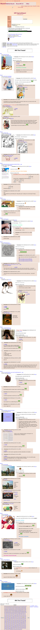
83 (20, 611)
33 (8, 608)
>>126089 (16, 158)
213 (9, 623)
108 (19, 613)
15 (24, 606)
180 (9, 620)
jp (7, 0)
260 (15, 627)
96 (19, 612)
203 (11, 622)
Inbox (31, 6)
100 (25, 612)
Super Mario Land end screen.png (8, 410)
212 (7, 623)
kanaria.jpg (20, 86)
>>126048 (16, 108)
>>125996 (5, 444)
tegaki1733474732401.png (8, 155)
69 (20, 610)
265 (25, 627)
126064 (19, 311)
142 (21, 616)
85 (23, 611)
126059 (19, 99)
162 (17, 618)
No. (28, 56)
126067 (32, 201)
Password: (2, 604)
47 (8, 609)
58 (25, 609)
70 (22, 610)
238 (15, 625)
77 (11, 611)
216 (15, 623)
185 (19, 620)
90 (9, 612)
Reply (33, 56)
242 (23, 625)
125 (9, 615)
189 (5, 621)
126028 (28, 592)
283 (17, 629)
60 (6, 610)
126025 (19, 538)
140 (17, 616)
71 (23, 610)
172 (15, 619)
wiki (19, 0)
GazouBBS (32, 605)
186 (21, 620)
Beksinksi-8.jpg (6, 312)
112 (5, 614)
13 (21, 606)
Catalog (25, 6)
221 (25, 623)
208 (21, 622)
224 (9, 624)
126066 (30, 232)
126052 (19, 391)
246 (9, 626)
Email (9, 17)
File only (7, 603)
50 (12, 609)
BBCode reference (19, 34)
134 (5, 616)
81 (17, 611)
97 (20, 612)
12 (19, 606)
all (0, 0)
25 (17, 607)
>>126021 (18, 63)
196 (19, 621)
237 (13, 625)
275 (23, 628)
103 (9, 613)
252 (21, 626)
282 (15, 629)
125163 (29, 561)
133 (25, 615)
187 (23, 620)
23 (14, 607)
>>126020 (16, 494)
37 (14, 608)
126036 (19, 549)
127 (13, 615)
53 (17, 609)
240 (19, 625)
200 (5, 622)
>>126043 (5, 306)
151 (17, 617)
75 (8, 611)
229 (19, 624)
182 (13, 620)
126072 (27, 104)
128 (15, 615)
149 (13, 617)
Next (28, 617)
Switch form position (11, 34)
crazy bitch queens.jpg (8, 430)
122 (24, 614)
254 (25, 626)
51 (14, 609)
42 (22, 608)
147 (9, 617)
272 (17, 628)
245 (7, 626)
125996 (19, 429)
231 (23, 624)
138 (13, 616)
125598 (32, 412)
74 (6, 611)
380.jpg (4, 199)
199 (25, 621)
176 (23, 619)
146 (7, 617)
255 (5, 627)
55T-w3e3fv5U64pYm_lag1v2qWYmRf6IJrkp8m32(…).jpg (13, 372)
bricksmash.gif (5, 464)
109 (21, 613)
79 (14, 611)
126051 (19, 386)
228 (17, 624)
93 (14, 612)
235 (9, 625)
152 (19, 617)
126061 (29, 221)
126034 (34, 380)
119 (18, 614)
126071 (34, 255)
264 (23, 627)
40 (19, 608)
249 (15, 626)
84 (22, 611)
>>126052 (5, 399)
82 (19, 611)
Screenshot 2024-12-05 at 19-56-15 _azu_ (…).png (12, 264)
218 (19, 623)
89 (8, 612)
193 (13, 621)
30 (25, 607)
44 (25, 608)
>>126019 (5, 459)
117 (14, 614)
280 (11, 629)
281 (13, 629)
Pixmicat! (31, 606)
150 (15, 617)
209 (23, 622)
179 (7, 620)
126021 (30, 56)
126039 (19, 490)
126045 (19, 350)
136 (9, 616)
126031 (34, 337)
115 (11, 614)
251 (19, 626)
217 (17, 623)
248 (13, 626)
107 (17, 613)
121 (22, 614)
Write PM (34, 6)
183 (15, 620)
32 (6, 608)
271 (15, 628)
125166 (16, 568)
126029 (19, 573)
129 (17, 615)
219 (21, 623)
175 (21, 619)
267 (7, 628)
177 (25, 619)
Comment (9, 21)
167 (5, 619)
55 (20, 609)
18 (6, 607)
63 (11, 610)
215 (13, 623)
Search (29, 6)
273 (19, 628)
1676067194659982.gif (8, 491)
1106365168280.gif (6, 559)
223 (7, 624)
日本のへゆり (12, 37)
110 (23, 613)
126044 (19, 304)
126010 (27, 166)
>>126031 (5, 344)
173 (17, 619)
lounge (15, 0)
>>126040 (5, 307)
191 (9, 621)
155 (25, 617)
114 (9, 614)
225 (11, 624)
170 (11, 619)
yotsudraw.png (5, 132)
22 (12, 607)
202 (9, 622)
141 (19, 616)
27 (20, 607)
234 (7, 625)
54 (19, 609)
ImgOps (9, 55)
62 (9, 610)
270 (13, 628)
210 (25, 622)
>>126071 (16, 267)
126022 (32, 583)
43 (23, 608)
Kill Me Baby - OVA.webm (8, 503)
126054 (19, 454)
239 (17, 625)
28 (22, 607)
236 (11, 625)
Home (22, 6)
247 (11, 626)
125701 (34, 419)
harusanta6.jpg (5, 514)
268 (9, 628)
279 (9, 629)
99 (23, 612)
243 (25, 625)
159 (11, 618)
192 (11, 621)
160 (13, 618)
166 (25, 618)
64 (12, 610)
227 (15, 624)
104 (11, 613)
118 (16, 614)
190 (7, 621)
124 (7, 615)
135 (7, 616)
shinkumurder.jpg (6, 54)
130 (19, 615)
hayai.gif (5, 479)
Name (9, 16)
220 (23, 623)
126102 (19, 116)
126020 (19, 478)
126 (11, 615)
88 (6, 612)
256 (7, 627)
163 (19, 618)
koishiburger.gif (5, 219)
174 (19, 619)
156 (5, 618)
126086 (19, 210)
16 (25, 606)
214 (11, 623)
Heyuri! (3, 4)
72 (25, 610)
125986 (30, 516)
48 (9, 609)
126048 (33, 85)
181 (11, 620)
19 (8, 607)
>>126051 (5, 393)
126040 (32, 280)
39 (17, 608)
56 (22, 609)
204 (13, 622)
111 (25, 613)
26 (19, 607)
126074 (19, 271)
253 (23, 626)
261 (17, 627)
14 (22, 606)
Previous (2, 617)
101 (5, 613)
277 (5, 629)
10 (16, 606)
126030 (32, 374)
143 (23, 616)
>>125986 (5, 551)
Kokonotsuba (36, 606)
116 (13, 614)
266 (5, 628)
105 (13, 613)
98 (22, 612)
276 (25, 628)
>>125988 (16, 542)
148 (11, 617)
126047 (32, 78)
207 (19, 622)
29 (23, 607)
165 (23, 618)
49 (11, 609)
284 (19, 629)
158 (9, 618)
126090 (19, 154)
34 (9, 608)
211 (5, 623)
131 (21, 615)
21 (11, 607)
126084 (19, 236)
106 (15, 613)
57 (23, 609)
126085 (34, 206)
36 (12, 608)
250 (17, 626)
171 (13, 619)
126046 (19, 502)
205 (15, 622)
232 (25, 624)
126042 (19, 342)
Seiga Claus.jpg (6, 539)
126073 (19, 263)
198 (23, 621)
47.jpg (20, 291)
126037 (31, 61)
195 (17, 621)
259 (13, 627)
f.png (4, 278)
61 (8, 610)
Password (9, 26)
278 (7, 629)
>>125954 (20, 339)
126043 (34, 290)
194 (15, 621)
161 (15, 618)
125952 (18, 331)
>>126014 (5, 450)
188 (25, 620)
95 (17, 612)
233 (5, 625)
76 (9, 611)
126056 (19, 362)
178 (5, 620)
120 (20, 614)
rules (12, 35)
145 (5, 617)
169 (9, 619)
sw (12, 0)
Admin (38, 6)
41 (20, 608)
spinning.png (6, 117)
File (8, 25)
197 (21, 621)
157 (7, 618)
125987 (34, 523)
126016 (32, 466)
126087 (19, 190)
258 (11, 627)
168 (7, 619)
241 (21, 625)
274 (21, 628)
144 (25, 616)
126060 (32, 244)
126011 (37, 174)
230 (21, 624)
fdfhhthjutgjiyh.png (6, 242)
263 (21, 627)
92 (12, 612)
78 (12, 611)
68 (19, 610)
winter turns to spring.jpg (7, 76)
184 (17, 620)
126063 (33, 228)
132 (23, 615)
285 (21, 629)
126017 (19, 184)
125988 (32, 528)
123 (5, 615)
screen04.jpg (5, 581)
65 (14, 610)
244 (5, 626)
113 (7, 614)
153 (21, 617)
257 (9, 627)
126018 (34, 473)
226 (13, 624)
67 (17, 610)
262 (19, 627)
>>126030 (20, 382)
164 (21, 618)
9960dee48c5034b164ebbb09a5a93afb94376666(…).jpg (12, 164)
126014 (19, 442)
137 (11, 616)
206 (17, 622)
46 (6, 609)
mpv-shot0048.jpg (7, 105)
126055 (19, 404)
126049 (19, 357)
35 (11, 608)
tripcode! (19, 36)
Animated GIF (14, 25)
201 (7, 622)
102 (7, 613)
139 (15, 616)
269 (11, 628)
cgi (16, 0)
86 (25, 611)
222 (5, 624)
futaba (36, 605)
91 (11, 612)
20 (9, 607)
